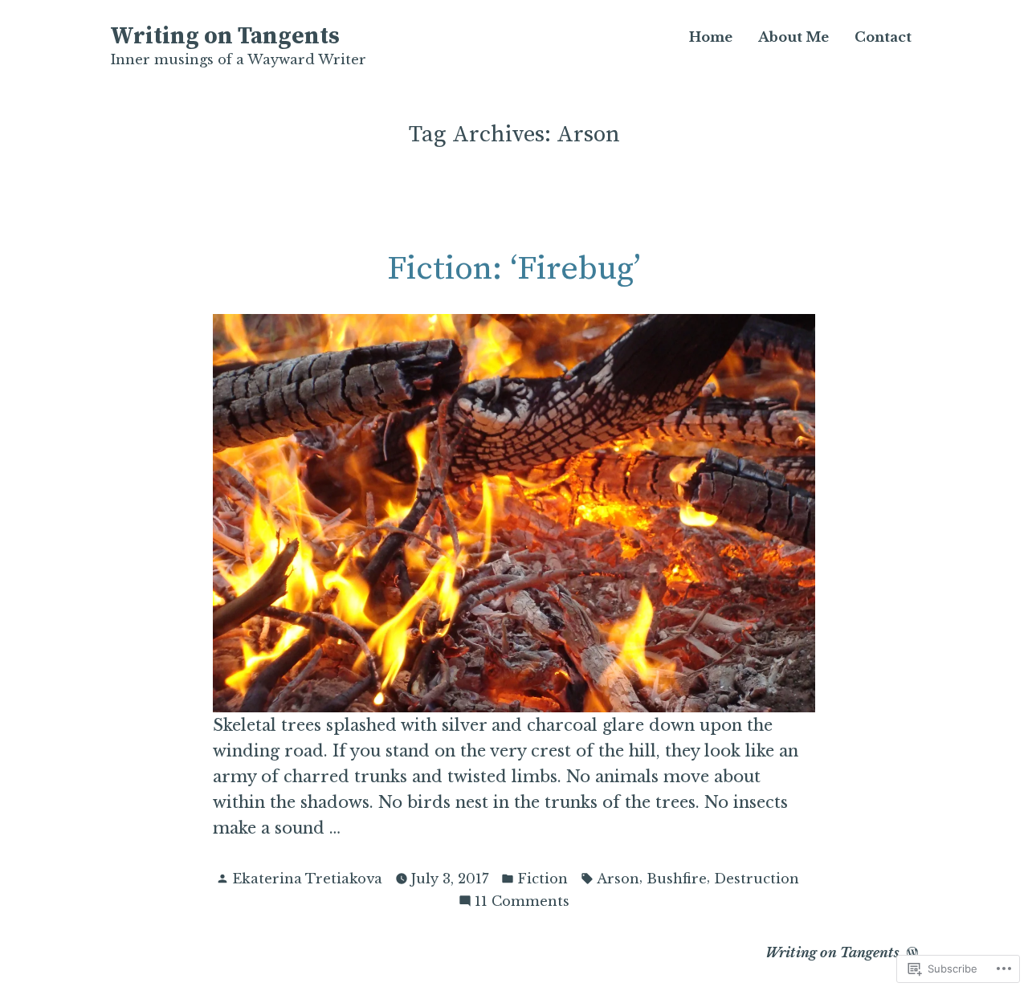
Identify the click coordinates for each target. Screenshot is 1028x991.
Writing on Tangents (225, 36)
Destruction (756, 879)
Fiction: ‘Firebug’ (514, 269)
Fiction (542, 879)
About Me (793, 37)
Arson (618, 879)
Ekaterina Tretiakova (307, 879)
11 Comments (522, 902)
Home (710, 37)
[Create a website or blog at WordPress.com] (912, 952)
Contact (883, 37)
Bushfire (677, 879)
